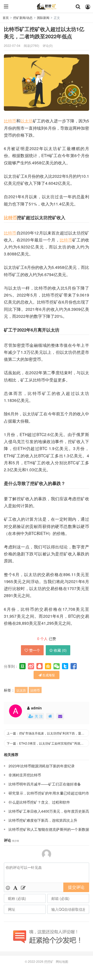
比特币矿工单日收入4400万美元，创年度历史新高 (49, 811)
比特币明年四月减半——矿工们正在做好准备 (45, 784)
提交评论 (76, 887)
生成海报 (48, 675)
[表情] (7, 887)
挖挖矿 (46, 6)
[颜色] (15, 887)
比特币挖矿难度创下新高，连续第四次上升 (43, 820)
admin (36, 707)
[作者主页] (50, 716)
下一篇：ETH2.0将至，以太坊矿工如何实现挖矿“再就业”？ (47, 743)
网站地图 (62, 961)
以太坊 (26, 120)
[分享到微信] (56, 666)
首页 (6, 17)
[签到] (23, 887)
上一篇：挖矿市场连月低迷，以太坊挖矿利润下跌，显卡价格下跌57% (48, 733)
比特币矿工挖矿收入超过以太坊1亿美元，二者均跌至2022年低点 (44, 32)
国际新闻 (43, 17)
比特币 (10, 120)
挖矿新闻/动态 (23, 17)
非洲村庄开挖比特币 (25, 774)
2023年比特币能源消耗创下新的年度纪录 (42, 765)
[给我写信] (60, 716)
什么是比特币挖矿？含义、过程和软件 (39, 802)
